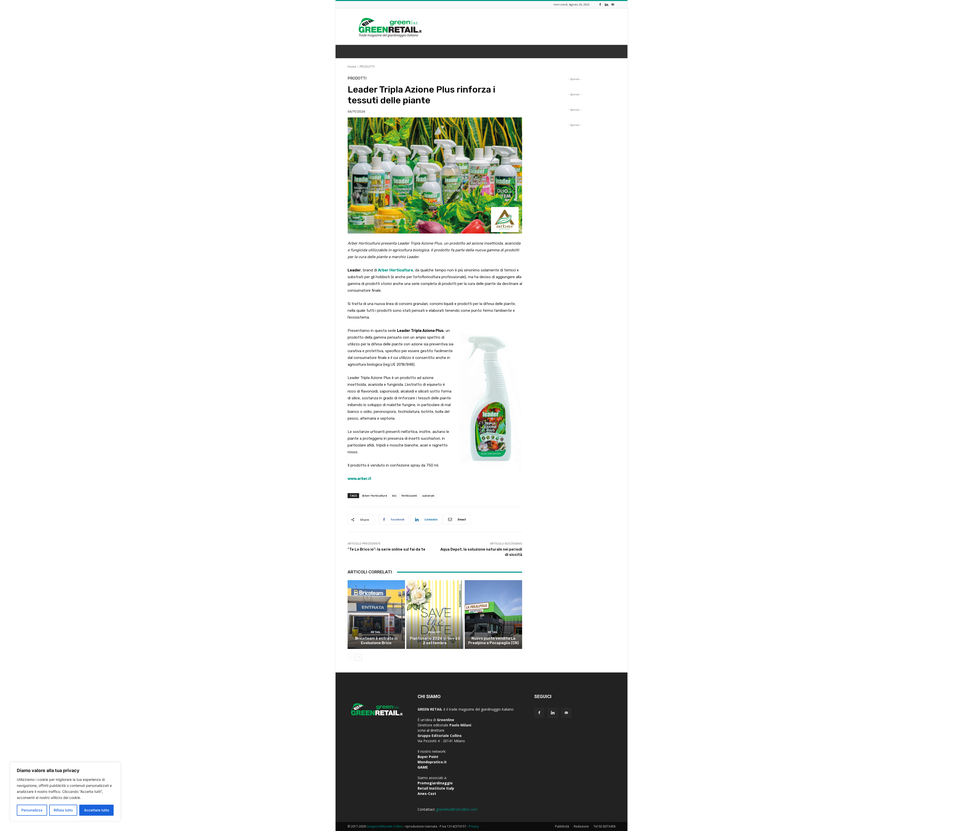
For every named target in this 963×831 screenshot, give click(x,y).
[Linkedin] (606, 4)
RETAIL (375, 632)
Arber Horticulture (374, 495)
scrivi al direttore (431, 730)
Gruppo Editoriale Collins (385, 826)
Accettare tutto (96, 810)
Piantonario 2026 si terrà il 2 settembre (435, 640)
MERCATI (434, 632)
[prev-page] (351, 657)
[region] (65, 791)
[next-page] (359, 657)
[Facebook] (600, 4)
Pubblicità (562, 826)
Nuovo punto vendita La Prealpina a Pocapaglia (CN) (493, 640)
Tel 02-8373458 (604, 826)
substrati (428, 495)
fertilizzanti (409, 495)
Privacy (474, 826)
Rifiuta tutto (63, 810)
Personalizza (31, 810)
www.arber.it (359, 478)
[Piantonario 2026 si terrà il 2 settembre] (435, 614)
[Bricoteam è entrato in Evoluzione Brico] (376, 614)
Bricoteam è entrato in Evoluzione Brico (376, 640)
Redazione (581, 826)
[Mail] (612, 4)
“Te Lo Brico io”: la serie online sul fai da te (386, 549)
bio (394, 495)
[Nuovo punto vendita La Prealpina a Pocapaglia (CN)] (493, 614)
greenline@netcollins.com (456, 809)
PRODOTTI (367, 66)
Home (352, 66)
